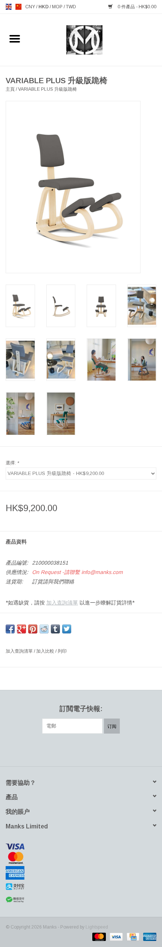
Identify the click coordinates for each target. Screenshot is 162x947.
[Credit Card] (132, 936)
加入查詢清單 (62, 603)
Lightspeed (97, 927)
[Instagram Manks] (108, 749)
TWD (71, 6)
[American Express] (81, 873)
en (9, 7)
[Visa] (81, 846)
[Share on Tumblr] (55, 628)
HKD (44, 6)
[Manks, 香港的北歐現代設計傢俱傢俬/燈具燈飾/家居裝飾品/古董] (96, 40)
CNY (30, 6)
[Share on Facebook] (10, 628)
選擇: (12, 463)
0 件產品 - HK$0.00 (136, 6)
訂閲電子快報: (81, 709)
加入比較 (45, 651)
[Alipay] (81, 887)
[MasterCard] (81, 858)
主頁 (10, 89)
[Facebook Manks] (54, 749)
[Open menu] (14, 38)
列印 (62, 651)
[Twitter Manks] (67, 749)
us (18, 7)
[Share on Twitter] (66, 628)
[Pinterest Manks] (81, 749)
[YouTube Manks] (95, 749)
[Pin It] (32, 628)
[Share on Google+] (21, 628)
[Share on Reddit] (44, 628)
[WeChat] (81, 900)
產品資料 (16, 542)
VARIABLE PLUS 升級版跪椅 (47, 89)
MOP (58, 6)
